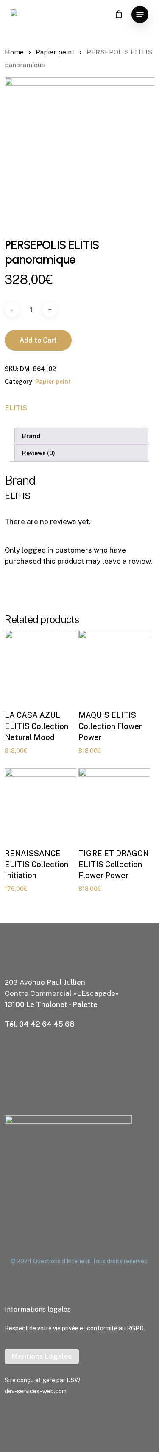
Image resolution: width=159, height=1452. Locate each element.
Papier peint (55, 52)
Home (14, 52)
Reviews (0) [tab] (38, 453)
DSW (73, 1380)
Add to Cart (38, 340)
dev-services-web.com (36, 1391)
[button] (139, 14)
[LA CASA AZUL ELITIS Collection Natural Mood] (40, 666)
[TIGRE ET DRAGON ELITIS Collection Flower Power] (114, 804)
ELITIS (16, 407)
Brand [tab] (31, 436)
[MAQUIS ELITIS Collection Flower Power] (114, 666)
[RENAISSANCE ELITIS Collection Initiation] (40, 804)
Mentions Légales (41, 1356)
